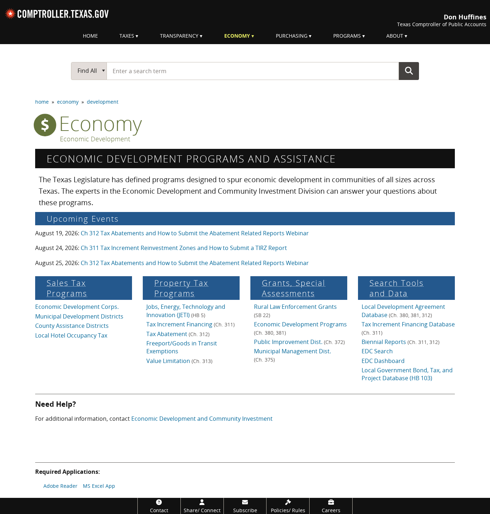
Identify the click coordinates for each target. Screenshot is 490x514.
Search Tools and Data (396, 288)
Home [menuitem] (90, 35)
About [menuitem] (394, 35)
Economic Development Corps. (77, 307)
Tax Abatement (177, 334)
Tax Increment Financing (190, 324)
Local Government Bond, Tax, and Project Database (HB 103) (407, 374)
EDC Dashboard (383, 361)
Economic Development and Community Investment (202, 419)
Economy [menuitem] (237, 35)
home (42, 101)
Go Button (409, 70)
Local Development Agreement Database (403, 311)
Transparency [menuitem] (179, 35)
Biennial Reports (400, 342)
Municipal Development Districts (79, 316)
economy (68, 101)
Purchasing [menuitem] (291, 35)
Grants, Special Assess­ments (293, 288)
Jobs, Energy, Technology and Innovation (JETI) (185, 311)
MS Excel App (99, 485)
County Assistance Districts (72, 326)
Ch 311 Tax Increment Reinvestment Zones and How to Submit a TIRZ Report (184, 248)
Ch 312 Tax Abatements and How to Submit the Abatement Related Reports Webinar (195, 233)
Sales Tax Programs (67, 288)
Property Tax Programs (181, 288)
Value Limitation (179, 361)
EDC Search (377, 351)
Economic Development (95, 139)
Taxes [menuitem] (126, 35)
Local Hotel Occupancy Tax (71, 335)
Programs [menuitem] (347, 35)
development (102, 101)
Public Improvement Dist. (299, 342)
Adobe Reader (60, 485)
